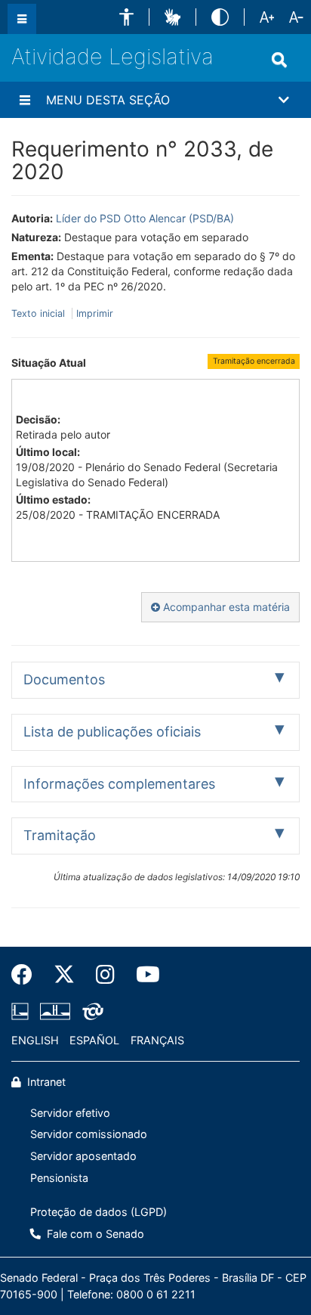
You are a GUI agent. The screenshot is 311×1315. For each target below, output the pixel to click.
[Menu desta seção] (25, 99)
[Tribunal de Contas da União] (90, 1012)
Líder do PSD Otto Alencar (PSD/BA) (145, 218)
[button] (126, 17)
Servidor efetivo (70, 1112)
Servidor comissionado (88, 1133)
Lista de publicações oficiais (112, 732)
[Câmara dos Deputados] (22, 1012)
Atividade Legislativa (112, 56)
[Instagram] (105, 975)
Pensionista (59, 1177)
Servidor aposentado (83, 1155)
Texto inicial (39, 313)
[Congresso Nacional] (55, 1012)
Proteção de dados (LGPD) (98, 1211)
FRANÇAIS (157, 1040)
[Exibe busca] (279, 60)
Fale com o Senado (94, 1233)
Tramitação (59, 835)
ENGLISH (35, 1040)
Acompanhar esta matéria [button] (225, 606)
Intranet (45, 1081)
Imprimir (94, 313)
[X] (64, 975)
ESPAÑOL (94, 1040)
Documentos (64, 679)
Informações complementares (119, 784)
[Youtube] (142, 975)
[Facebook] (27, 975)
